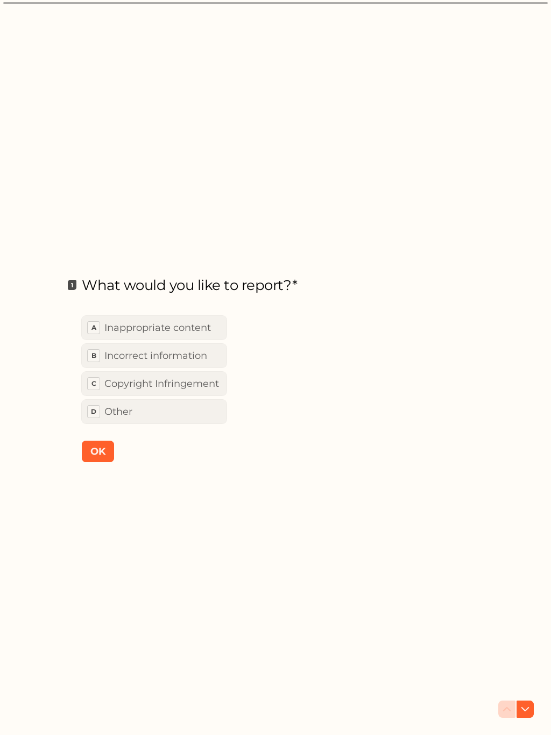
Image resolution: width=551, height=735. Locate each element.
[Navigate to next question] (525, 709)
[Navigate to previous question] (506, 709)
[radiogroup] (154, 369)
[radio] (154, 328)
